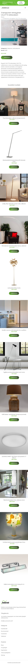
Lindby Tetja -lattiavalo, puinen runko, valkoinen (14, 203)
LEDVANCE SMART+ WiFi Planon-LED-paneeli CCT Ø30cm (14, 457)
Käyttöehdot (4, 650)
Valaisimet (9, 48)
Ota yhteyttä (4, 647)
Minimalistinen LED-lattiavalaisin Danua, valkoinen (14, 246)
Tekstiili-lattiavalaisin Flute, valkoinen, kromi (14, 500)
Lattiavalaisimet (16, 48)
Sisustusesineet (4, 631)
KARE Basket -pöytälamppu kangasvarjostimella (14, 414)
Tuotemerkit (4, 633)
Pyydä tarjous (21, 3)
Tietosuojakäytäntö (5, 652)
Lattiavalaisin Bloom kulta (14, 288)
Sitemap (3, 655)
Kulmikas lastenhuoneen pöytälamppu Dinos (14, 542)
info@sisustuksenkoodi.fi (7, 621)
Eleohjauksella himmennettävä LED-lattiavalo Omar (14, 160)
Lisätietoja (7, 57)
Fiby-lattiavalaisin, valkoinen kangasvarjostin (14, 118)
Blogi (2, 645)
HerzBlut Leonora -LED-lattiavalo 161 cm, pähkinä (14, 330)
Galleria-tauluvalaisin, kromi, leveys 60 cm (14, 584)
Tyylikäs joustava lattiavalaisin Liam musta (14, 372)
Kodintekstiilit (4, 628)
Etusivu (2, 17)
